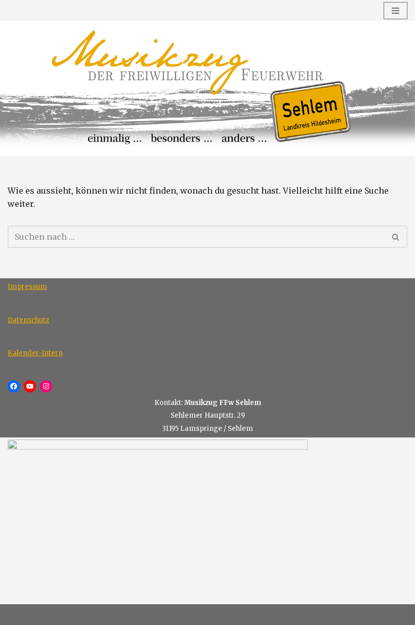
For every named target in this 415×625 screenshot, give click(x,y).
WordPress (123, 614)
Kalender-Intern (35, 353)
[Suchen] (396, 237)
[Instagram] (46, 386)
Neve (17, 614)
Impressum (27, 286)
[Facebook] (14, 386)
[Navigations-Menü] (395, 10)
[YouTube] (30, 386)
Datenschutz (28, 320)
